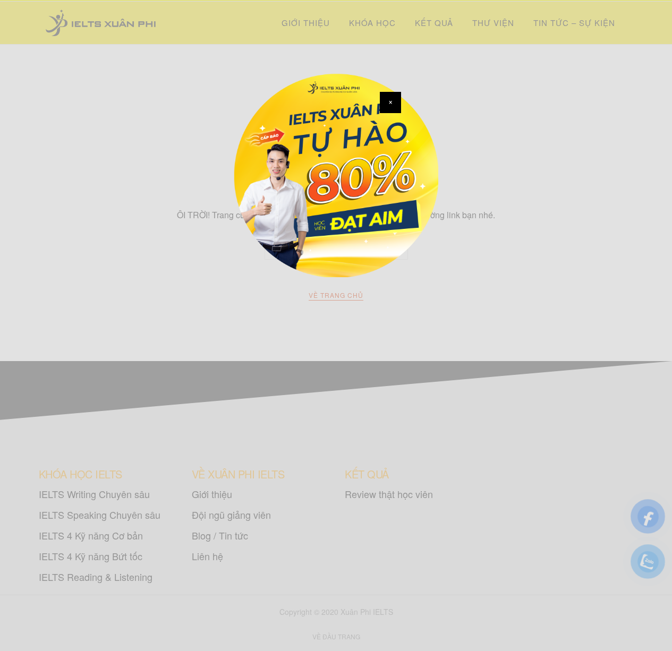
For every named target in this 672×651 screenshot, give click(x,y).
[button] (390, 102)
